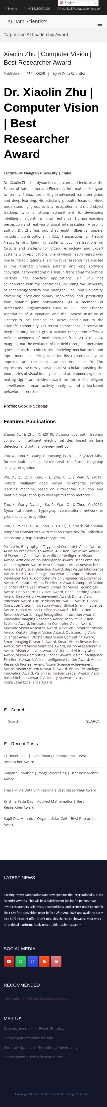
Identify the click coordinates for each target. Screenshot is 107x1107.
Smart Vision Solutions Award (40, 646)
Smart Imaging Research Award (30, 641)
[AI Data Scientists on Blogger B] (44, 961)
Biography (29, 546)
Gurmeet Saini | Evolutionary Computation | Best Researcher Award (45, 758)
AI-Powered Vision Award (24, 555)
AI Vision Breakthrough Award (29, 551)
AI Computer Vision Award (78, 546)
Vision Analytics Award (35, 650)
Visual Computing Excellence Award (44, 680)
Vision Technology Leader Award (62, 673)
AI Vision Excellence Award (77, 551)
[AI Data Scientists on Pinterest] (56, 961)
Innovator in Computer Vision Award (61, 623)
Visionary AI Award (58, 677)
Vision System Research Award (41, 668)
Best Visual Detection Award (39, 569)
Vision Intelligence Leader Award (62, 659)
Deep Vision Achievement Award (43, 596)
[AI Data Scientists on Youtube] (9, 961)
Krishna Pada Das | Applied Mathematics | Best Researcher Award (44, 804)
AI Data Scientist (71, 73)
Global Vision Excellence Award (42, 609)
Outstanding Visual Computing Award (62, 637)
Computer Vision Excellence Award (45, 582)
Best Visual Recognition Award (41, 573)
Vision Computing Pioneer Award (43, 655)
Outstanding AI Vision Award (40, 632)
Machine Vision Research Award (30, 628)
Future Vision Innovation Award (59, 600)
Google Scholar (33, 406)
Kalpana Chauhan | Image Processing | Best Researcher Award (51, 776)
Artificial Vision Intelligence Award (44, 560)
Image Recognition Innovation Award (63, 614)
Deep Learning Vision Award (39, 591)
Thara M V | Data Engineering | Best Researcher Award (50, 790)
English (69, 3)
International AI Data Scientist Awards (36, 998)
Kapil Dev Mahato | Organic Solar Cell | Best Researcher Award (51, 821)
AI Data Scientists (27, 21)
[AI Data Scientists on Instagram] (32, 961)
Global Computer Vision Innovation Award (51, 603)
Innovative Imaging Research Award (33, 619)
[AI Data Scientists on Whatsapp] (20, 961)
